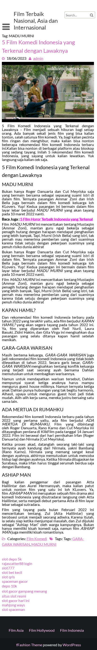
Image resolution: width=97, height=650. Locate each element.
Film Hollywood (42, 630)
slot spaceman (13, 609)
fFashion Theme (29, 645)
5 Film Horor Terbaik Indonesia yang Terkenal (56, 219)
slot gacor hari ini (15, 600)
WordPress (72, 645)
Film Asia (16, 630)
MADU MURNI (44, 544)
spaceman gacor (15, 581)
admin (38, 58)
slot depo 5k (12, 559)
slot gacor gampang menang (24, 591)
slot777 (8, 568)
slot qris (8, 577)
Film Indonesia (72, 630)
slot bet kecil (12, 572)
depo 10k (9, 586)
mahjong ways (13, 605)
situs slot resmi (14, 596)
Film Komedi (37, 538)
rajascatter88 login (17, 563)
